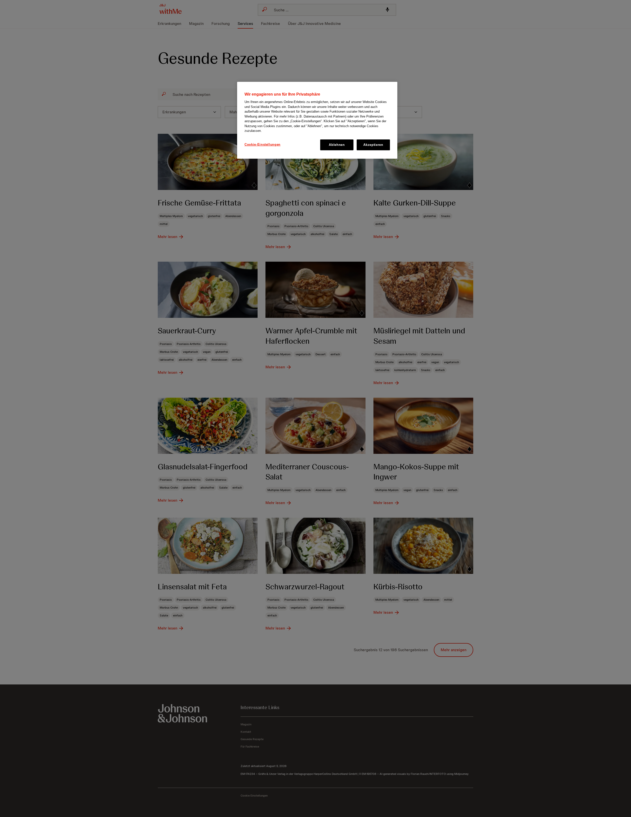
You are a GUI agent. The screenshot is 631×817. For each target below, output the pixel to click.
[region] (317, 120)
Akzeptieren (373, 145)
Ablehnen (337, 145)
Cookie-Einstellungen (262, 144)
